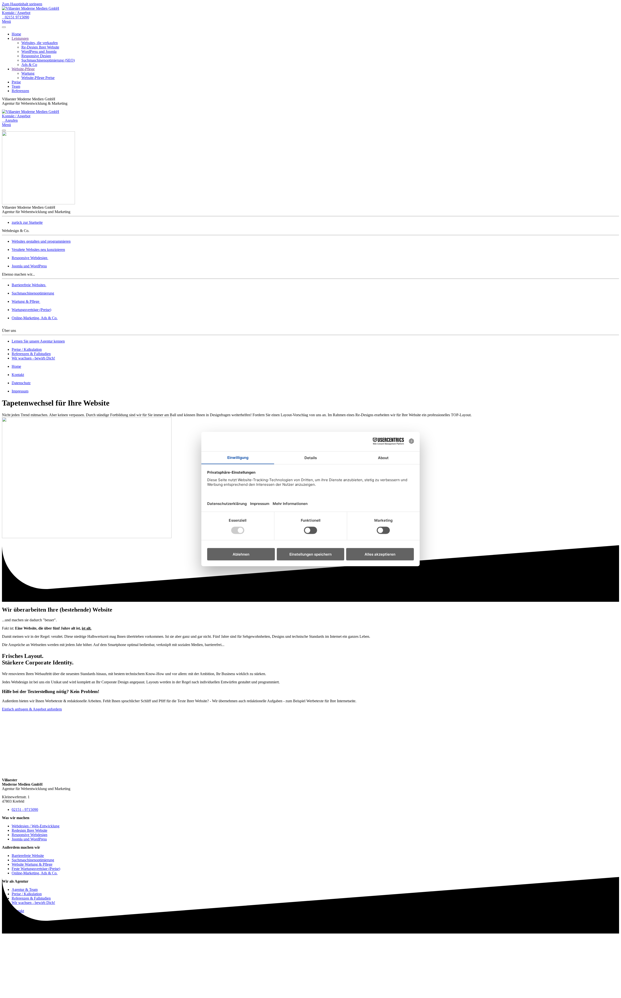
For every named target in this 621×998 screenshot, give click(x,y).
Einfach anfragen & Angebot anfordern (32, 709)
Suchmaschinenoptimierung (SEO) (48, 60)
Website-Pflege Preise (38, 78)
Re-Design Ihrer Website (40, 47)
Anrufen (10, 120)
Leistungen (20, 38)
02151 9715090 (15, 17)
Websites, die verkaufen (39, 43)
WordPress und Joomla (39, 51)
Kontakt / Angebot (16, 13)
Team (16, 86)
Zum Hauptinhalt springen (22, 4)
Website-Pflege (23, 69)
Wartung (27, 73)
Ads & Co (29, 65)
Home (16, 34)
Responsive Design (36, 56)
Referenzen (20, 91)
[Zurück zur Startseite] (30, 8)
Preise (16, 82)
